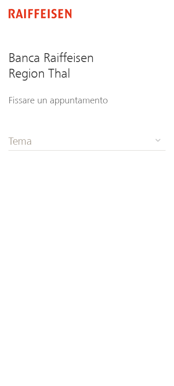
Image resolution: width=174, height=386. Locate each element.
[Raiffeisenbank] (40, 14)
